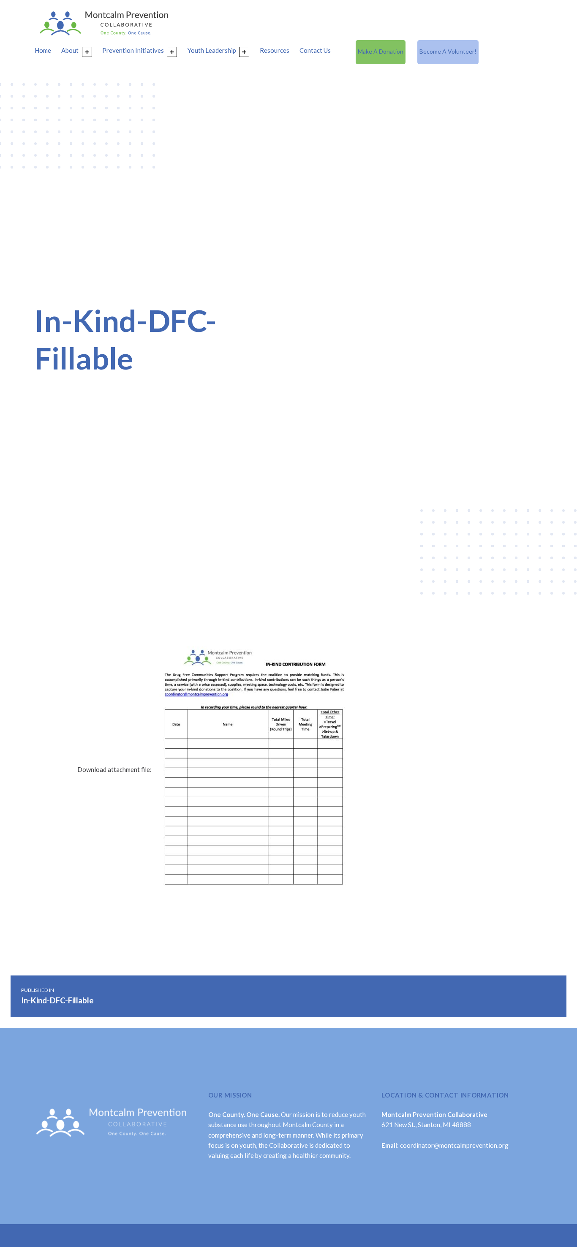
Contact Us (315, 50)
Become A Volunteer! (447, 51)
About (70, 50)
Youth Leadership (212, 50)
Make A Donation (380, 51)
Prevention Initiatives (133, 50)
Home (43, 50)
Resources (274, 50)
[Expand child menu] (87, 52)
